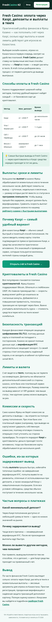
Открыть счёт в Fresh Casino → (26, 264)
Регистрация (41, 4)
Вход (28, 5)
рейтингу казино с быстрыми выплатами (24, 211)
